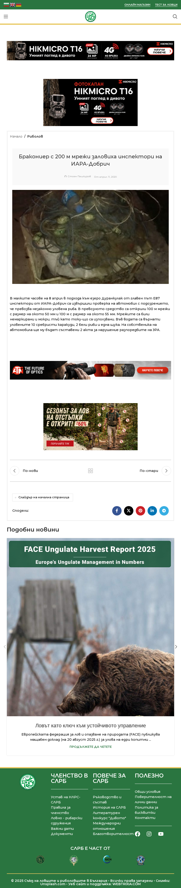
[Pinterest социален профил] (140, 511)
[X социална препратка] (128, 511)
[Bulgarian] (7, 4)
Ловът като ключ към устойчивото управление (90, 725)
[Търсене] (175, 16)
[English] (13, 4)
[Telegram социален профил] (164, 511)
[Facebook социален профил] (117, 511)
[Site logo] (90, 16)
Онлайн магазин (137, 4)
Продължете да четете (91, 747)
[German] (19, 4)
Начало (16, 136)
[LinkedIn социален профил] (152, 511)
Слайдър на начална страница (43, 497)
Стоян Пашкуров (79, 176)
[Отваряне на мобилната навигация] (6, 16)
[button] (5, 646)
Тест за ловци (166, 4)
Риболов (35, 136)
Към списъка (90, 470)
